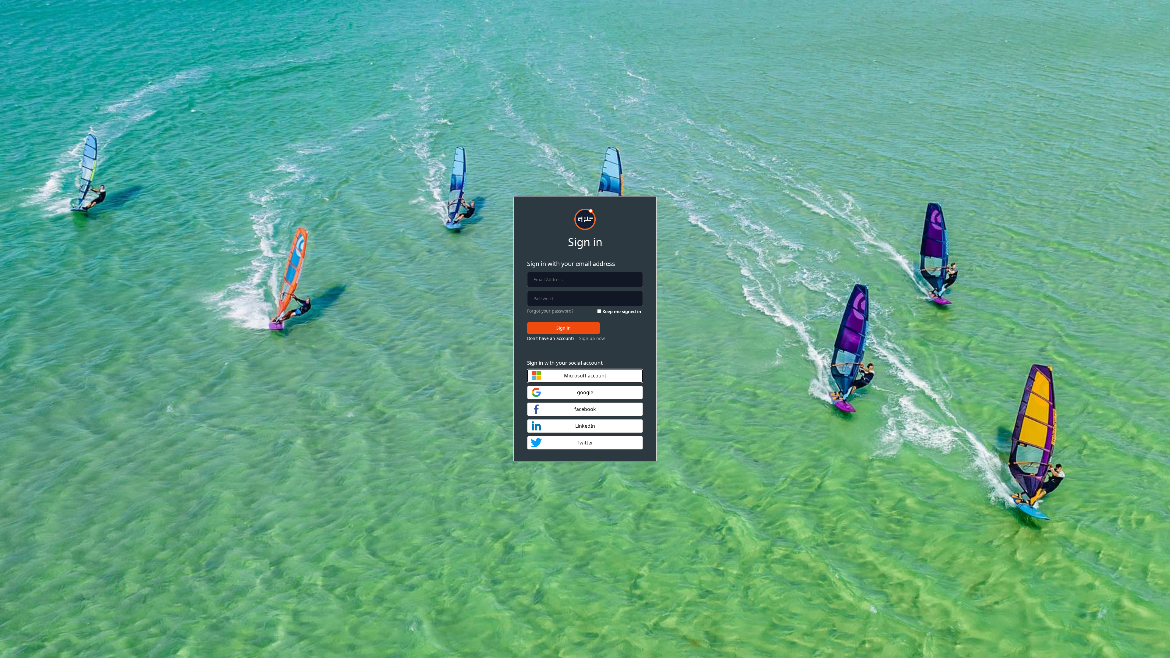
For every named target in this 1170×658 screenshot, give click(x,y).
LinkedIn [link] (585, 426)
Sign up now (592, 338)
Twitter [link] (585, 442)
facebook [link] (585, 409)
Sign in (563, 328)
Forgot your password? (550, 311)
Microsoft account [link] (585, 375)
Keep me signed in (621, 311)
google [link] (585, 392)
